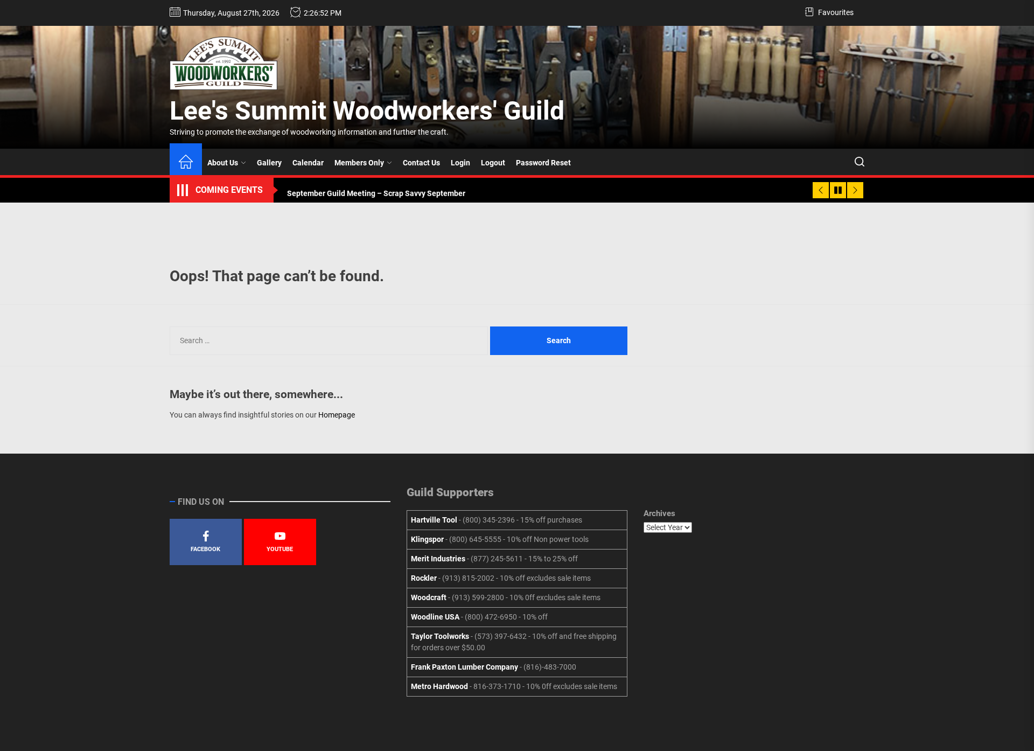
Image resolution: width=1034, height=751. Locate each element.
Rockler (424, 578)
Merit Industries (438, 558)
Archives (659, 513)
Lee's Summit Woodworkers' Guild (367, 110)
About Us (222, 162)
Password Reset (543, 162)
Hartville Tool (434, 520)
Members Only (359, 162)
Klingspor (427, 539)
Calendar (308, 162)
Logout (493, 162)
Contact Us (421, 162)
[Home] (186, 163)
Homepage (336, 415)
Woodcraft (428, 597)
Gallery (269, 162)
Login (460, 162)
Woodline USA (435, 617)
